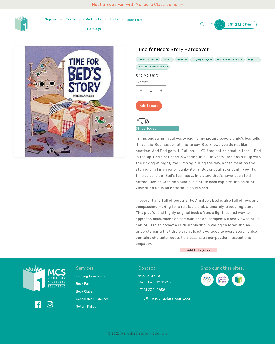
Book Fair (83, 284)
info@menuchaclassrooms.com (165, 298)
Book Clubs (84, 291)
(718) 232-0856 (239, 24)
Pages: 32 (253, 59)
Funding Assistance (90, 276)
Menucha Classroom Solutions (144, 333)
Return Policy (86, 306)
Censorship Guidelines (92, 299)
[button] (53, 20)
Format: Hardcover (148, 59)
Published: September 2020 (153, 67)
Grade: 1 (167, 59)
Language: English (202, 59)
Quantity (142, 82)
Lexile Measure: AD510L (230, 59)
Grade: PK (182, 59)
